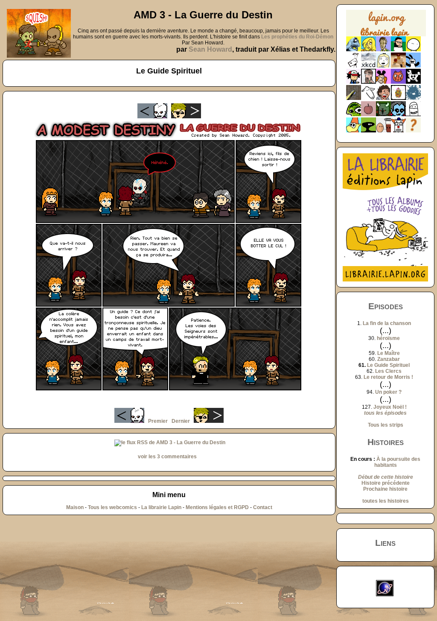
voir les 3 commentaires (167, 457)
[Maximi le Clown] (398, 131)
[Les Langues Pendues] (353, 114)
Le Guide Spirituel (388, 365)
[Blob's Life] (368, 131)
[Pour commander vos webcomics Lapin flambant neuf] (386, 35)
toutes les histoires (385, 501)
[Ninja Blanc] (413, 114)
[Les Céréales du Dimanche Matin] (383, 50)
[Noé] (353, 98)
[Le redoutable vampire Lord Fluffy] (398, 114)
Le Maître (388, 353)
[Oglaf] (368, 50)
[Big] (398, 66)
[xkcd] (368, 66)
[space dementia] (413, 82)
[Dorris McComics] (398, 82)
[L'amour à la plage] (398, 98)
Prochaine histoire (385, 489)
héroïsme (388, 338)
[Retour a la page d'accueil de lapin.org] (386, 25)
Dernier (181, 421)
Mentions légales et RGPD (217, 507)
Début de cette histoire (385, 477)
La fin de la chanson (387, 323)
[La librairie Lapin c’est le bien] (385, 280)
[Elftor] (353, 131)
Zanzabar (388, 359)
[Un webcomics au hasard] (413, 131)
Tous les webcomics (112, 507)
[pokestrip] (353, 82)
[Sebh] (398, 50)
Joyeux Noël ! (390, 407)
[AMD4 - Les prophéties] (383, 114)
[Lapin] (353, 50)
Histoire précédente (385, 483)
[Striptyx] (383, 98)
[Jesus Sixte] (368, 82)
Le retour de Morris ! (388, 377)
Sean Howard (210, 49)
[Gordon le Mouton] (368, 98)
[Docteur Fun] (383, 82)
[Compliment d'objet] (368, 114)
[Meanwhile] (413, 98)
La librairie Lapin (161, 507)
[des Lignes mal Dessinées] (383, 66)
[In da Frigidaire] (383, 131)
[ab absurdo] (413, 50)
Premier (158, 421)
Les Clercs (388, 371)
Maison (75, 507)
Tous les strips (385, 425)
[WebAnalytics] (385, 577)
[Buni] (413, 66)
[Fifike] (353, 66)
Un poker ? (388, 392)
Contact (262, 507)
